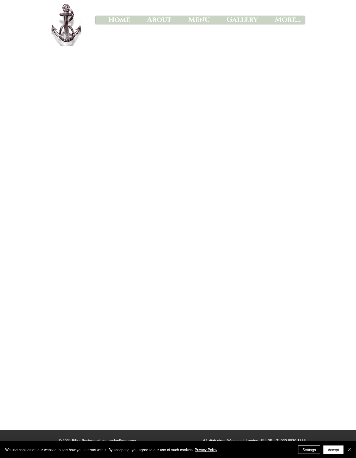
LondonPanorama (121, 440)
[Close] (350, 449)
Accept (333, 449)
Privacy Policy (206, 449)
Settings (309, 449)
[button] (194, 20)
